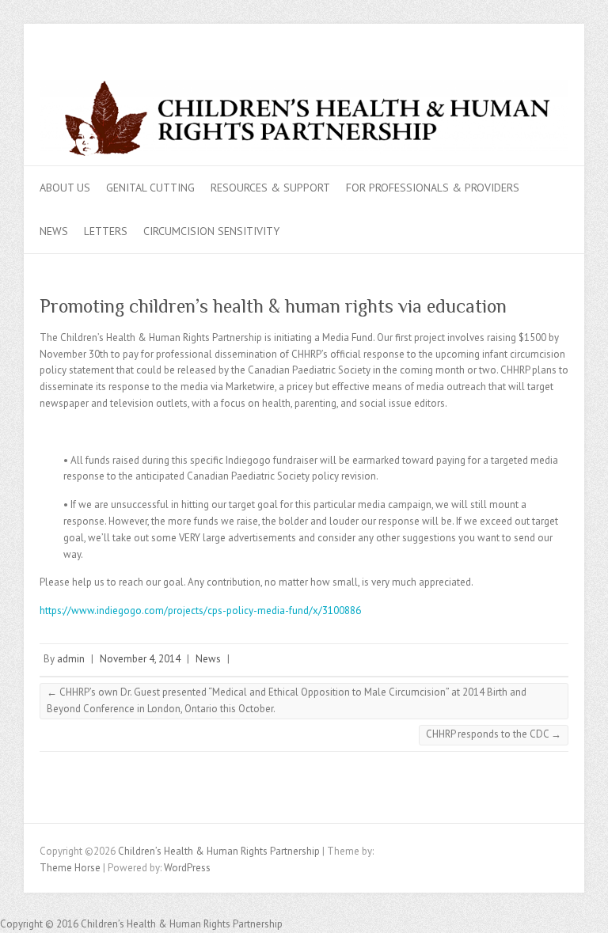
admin (71, 659)
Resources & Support (270, 187)
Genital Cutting (150, 187)
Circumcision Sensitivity (211, 231)
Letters (105, 231)
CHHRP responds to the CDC (493, 734)
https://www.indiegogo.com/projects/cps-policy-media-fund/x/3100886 (200, 610)
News (54, 231)
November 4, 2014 (140, 659)
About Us (65, 187)
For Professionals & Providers (432, 187)
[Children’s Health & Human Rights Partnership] (304, 122)
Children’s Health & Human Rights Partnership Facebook (533, 68)
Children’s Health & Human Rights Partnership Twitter (556, 68)
